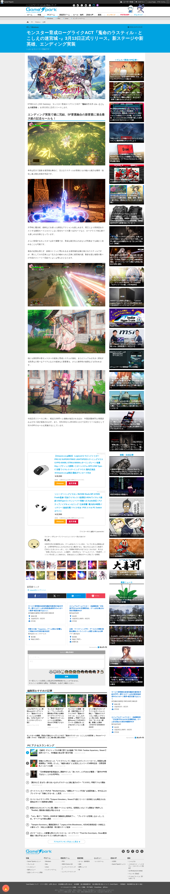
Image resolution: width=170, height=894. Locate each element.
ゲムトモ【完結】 (134, 873)
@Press (105, 887)
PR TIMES (90, 887)
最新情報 (80, 858)
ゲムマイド (138, 15)
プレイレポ (30, 864)
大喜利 (114, 861)
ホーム (29, 15)
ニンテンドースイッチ (69, 871)
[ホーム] (27, 22)
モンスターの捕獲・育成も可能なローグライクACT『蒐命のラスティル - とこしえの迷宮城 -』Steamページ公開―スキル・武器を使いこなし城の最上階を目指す (66, 736)
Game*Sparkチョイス (119, 864)
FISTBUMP (124, 15)
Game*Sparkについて (32, 884)
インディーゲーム (79, 18)
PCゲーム (51, 15)
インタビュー (31, 867)
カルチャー (97, 858)
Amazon (60, 483)
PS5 (63, 861)
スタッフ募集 (81, 887)
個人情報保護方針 (86, 884)
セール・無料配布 (84, 861)
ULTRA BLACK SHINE (136, 871)
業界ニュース (83, 867)
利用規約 (122, 884)
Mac (58, 18)
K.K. (48, 540)
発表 (80, 864)
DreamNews (97, 887)
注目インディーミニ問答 (35, 872)
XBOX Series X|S (67, 864)
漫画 (99, 15)
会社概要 (76, 884)
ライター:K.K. (85, 531)
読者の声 (89, 15)
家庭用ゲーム (64, 15)
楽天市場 (72, 483)
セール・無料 (78, 15)
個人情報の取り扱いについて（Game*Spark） (105, 884)
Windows (50, 18)
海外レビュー (31, 870)
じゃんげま (132, 861)
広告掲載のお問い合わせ (65, 884)
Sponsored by (93, 647)
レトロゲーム (99, 861)
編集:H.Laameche (97, 531)
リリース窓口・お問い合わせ (48, 884)
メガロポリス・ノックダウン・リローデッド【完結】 (136, 866)
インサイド (111, 15)
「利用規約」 (53, 683)
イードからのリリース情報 (68, 887)
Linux (66, 18)
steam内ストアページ (38, 590)
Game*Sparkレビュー (34, 861)
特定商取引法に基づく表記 (134, 884)
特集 (39, 15)
